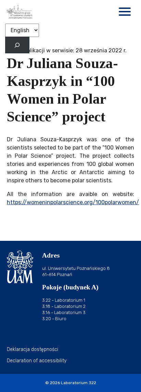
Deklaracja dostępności (32, 349)
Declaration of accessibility (37, 361)
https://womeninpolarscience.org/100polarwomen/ (73, 202)
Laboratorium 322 (78, 382)
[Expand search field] (17, 45)
